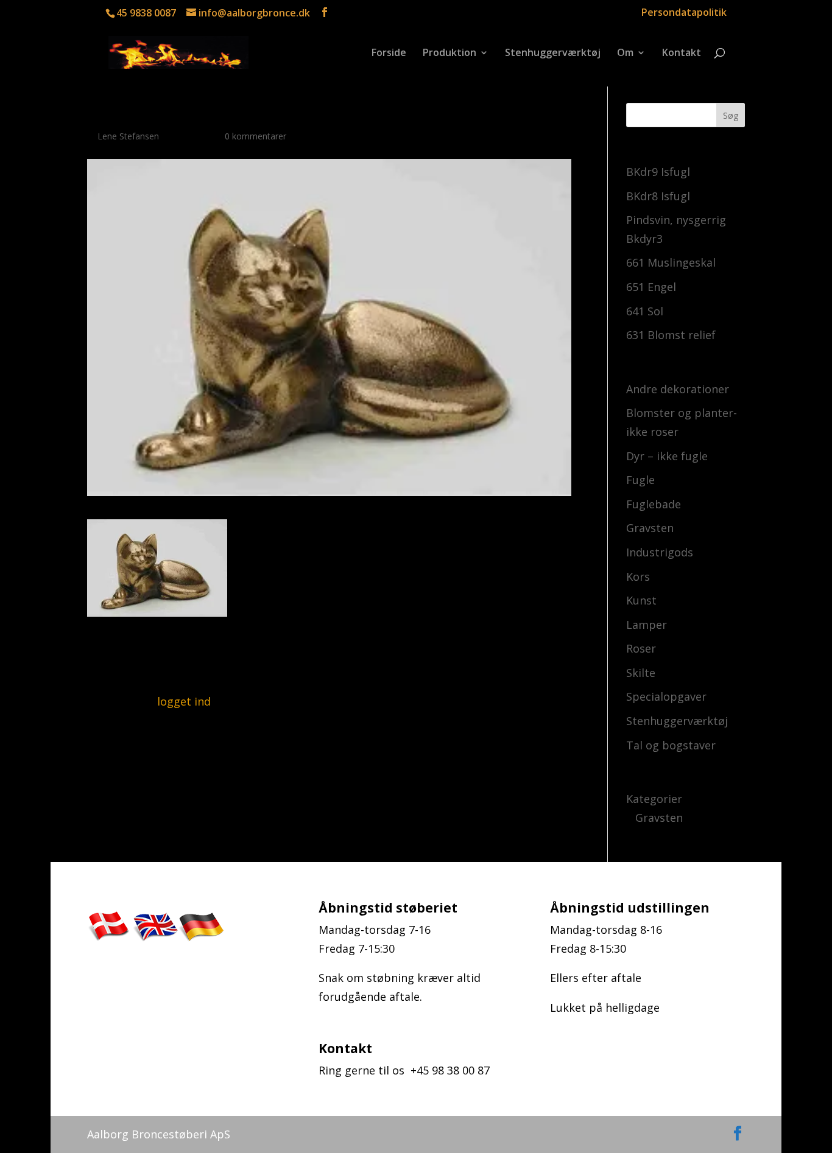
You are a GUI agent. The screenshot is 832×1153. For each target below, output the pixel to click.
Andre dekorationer (677, 389)
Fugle (640, 479)
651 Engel (651, 286)
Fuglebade (653, 504)
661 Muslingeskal (671, 262)
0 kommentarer (255, 136)
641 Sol (644, 311)
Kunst (641, 600)
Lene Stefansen (128, 136)
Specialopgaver (666, 696)
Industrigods (659, 552)
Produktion (449, 53)
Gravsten (650, 527)
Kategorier (654, 798)
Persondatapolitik (684, 13)
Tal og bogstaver (671, 745)
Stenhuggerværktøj (553, 53)
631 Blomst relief (671, 335)
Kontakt (681, 53)
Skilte (640, 672)
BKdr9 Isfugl (658, 171)
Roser (641, 648)
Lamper (646, 624)
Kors (638, 576)
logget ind (184, 701)
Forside (389, 53)
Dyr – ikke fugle (667, 456)
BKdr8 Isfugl (658, 196)
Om (625, 53)
